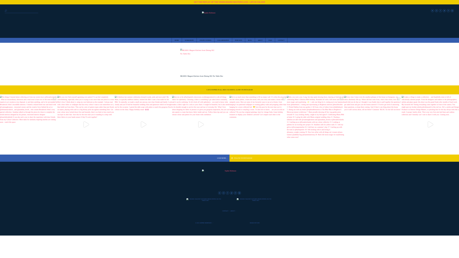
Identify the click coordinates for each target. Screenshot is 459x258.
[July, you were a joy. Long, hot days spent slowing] (315, 124)
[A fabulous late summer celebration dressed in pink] (143, 124)
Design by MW (255, 223)
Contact (225, 211)
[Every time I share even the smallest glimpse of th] (373, 124)
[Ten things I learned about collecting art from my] (28, 124)
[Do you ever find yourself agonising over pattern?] (86, 124)
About (232, 211)
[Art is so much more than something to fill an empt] (258, 124)
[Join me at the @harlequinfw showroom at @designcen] (201, 124)
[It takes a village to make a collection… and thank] (430, 124)
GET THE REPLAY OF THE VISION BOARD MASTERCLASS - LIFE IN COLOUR (229, 2)
